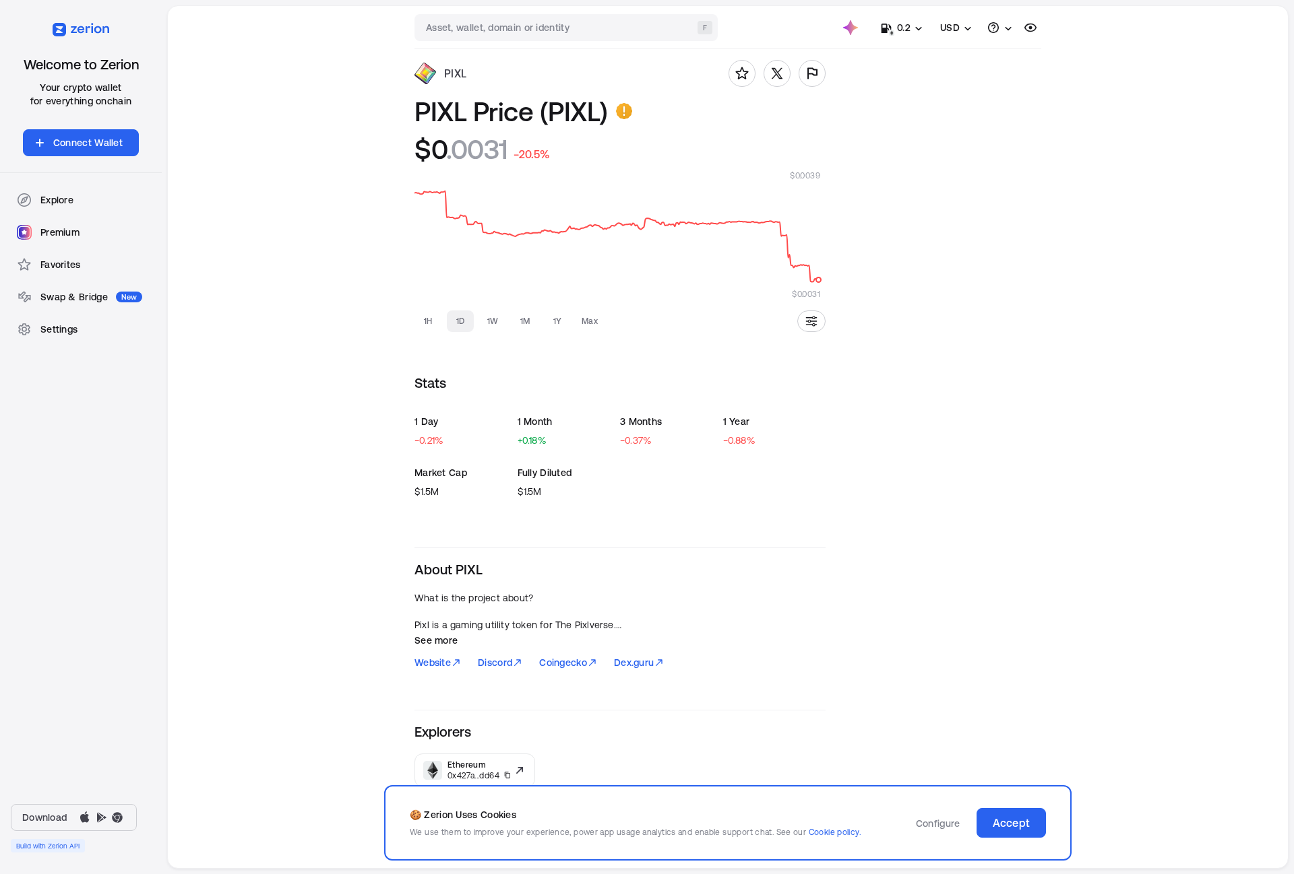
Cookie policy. (835, 832)
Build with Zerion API (48, 846)
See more (436, 640)
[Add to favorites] (742, 73)
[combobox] (567, 27)
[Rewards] (850, 27)
